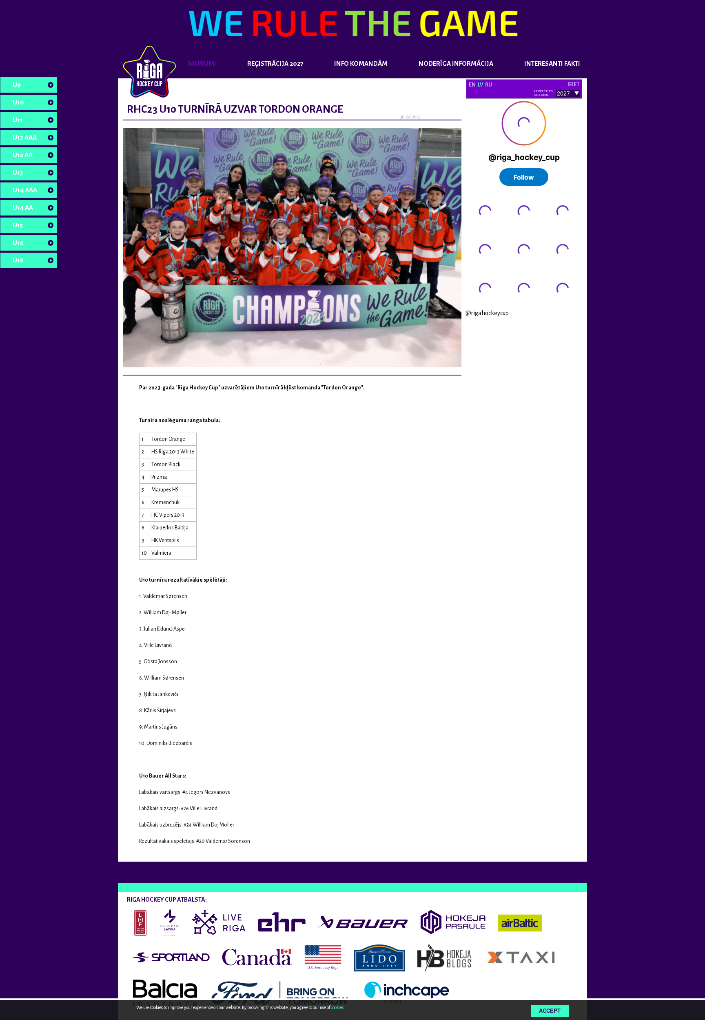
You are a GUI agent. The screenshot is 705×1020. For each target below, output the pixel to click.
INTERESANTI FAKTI (552, 63)
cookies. (338, 1007)
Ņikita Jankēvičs (161, 694)
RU (488, 85)
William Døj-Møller (165, 613)
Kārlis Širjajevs (160, 710)
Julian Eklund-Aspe (164, 629)
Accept (550, 1011)
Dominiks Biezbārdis (169, 743)
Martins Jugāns (160, 727)
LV (480, 85)
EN (472, 85)
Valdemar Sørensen (165, 596)
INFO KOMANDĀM (361, 63)
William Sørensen (164, 678)
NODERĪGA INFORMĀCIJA (456, 63)
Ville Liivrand (158, 645)
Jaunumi (202, 63)
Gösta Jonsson (160, 661)
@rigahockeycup (487, 313)
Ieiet (573, 84)
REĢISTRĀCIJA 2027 (275, 63)
